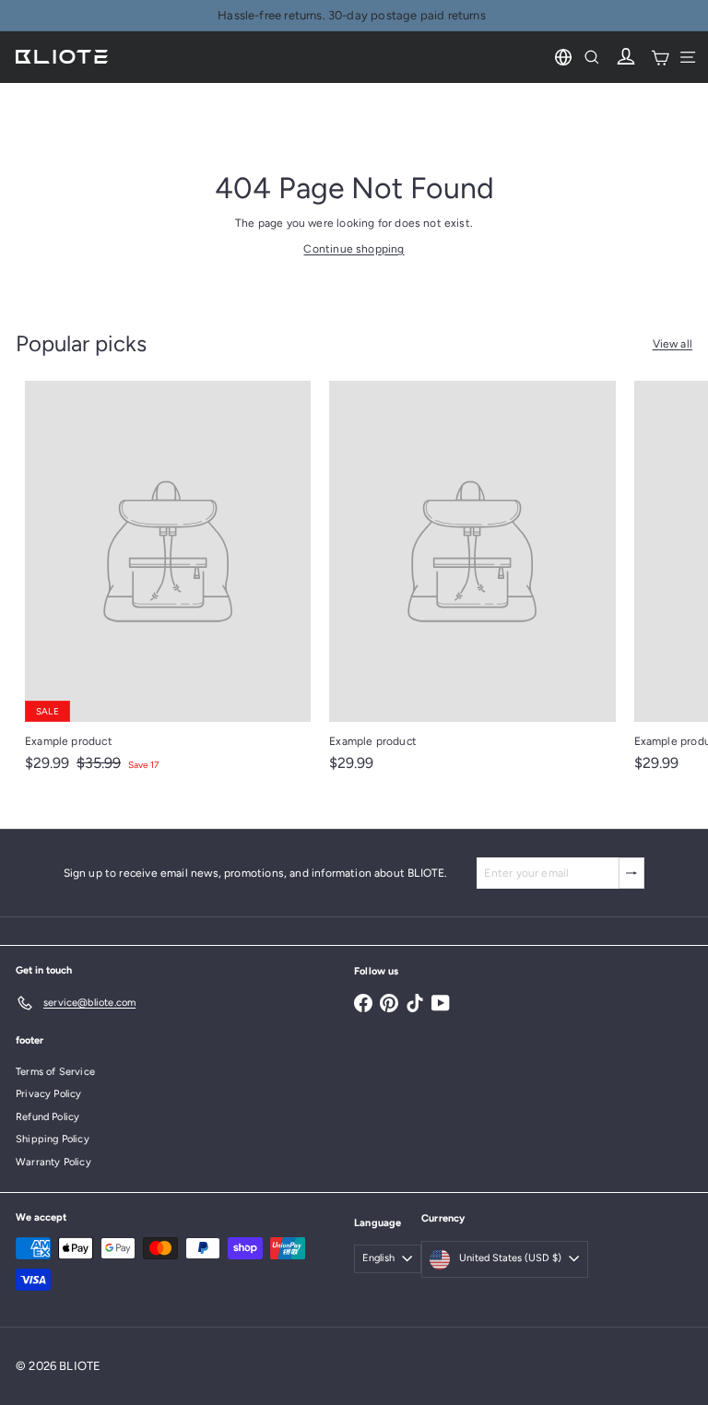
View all (672, 343)
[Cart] (660, 57)
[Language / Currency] (563, 57)
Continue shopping (353, 248)
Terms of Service (55, 1072)
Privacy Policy (49, 1094)
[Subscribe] (631, 873)
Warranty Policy (53, 1162)
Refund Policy (47, 1117)
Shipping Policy (52, 1139)
